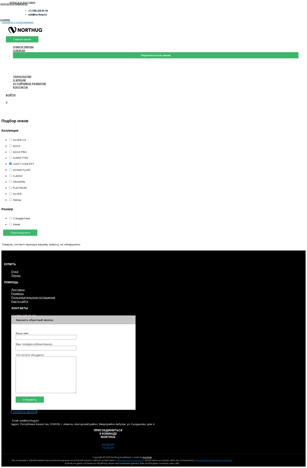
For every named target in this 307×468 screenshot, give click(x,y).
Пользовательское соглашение (33, 297)
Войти (10, 95)
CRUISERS (19, 181)
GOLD (16, 146)
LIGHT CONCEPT (23, 164)
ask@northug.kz (29, 420)
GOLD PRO (20, 152)
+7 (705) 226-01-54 (23, 315)
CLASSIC (18, 176)
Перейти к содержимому (17, 22)
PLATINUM (19, 187)
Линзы (17, 200)
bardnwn (147, 457)
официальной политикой (130, 460)
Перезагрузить (20, 232)
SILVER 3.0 (19, 140)
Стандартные (21, 218)
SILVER (17, 194)
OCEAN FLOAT (22, 170)
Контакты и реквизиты (14, 4)
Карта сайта (19, 301)
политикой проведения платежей (214, 460)
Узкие (16, 224)
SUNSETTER (20, 157)
